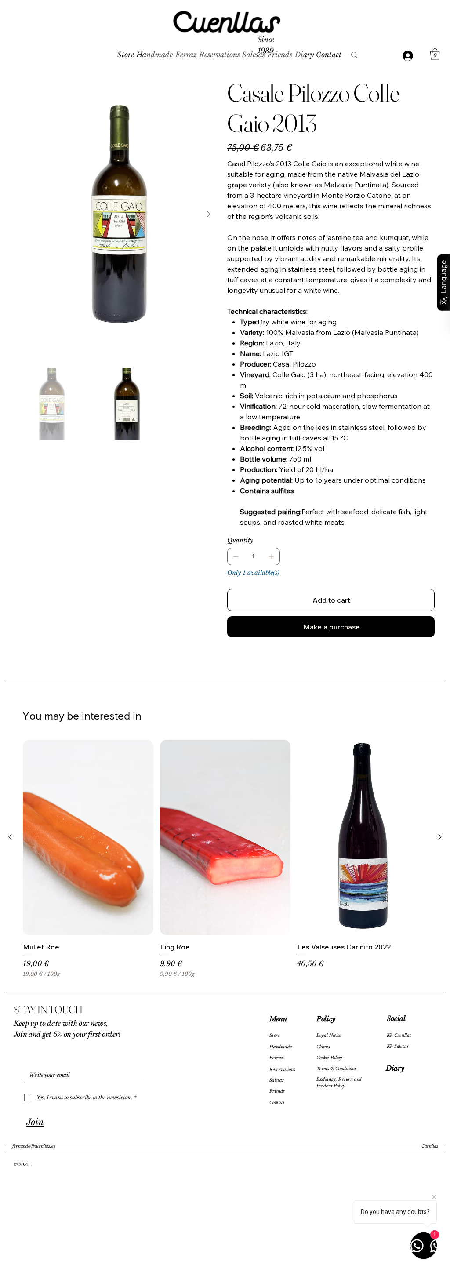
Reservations (282, 1069)
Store (274, 1035)
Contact (277, 1102)
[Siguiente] (440, 837)
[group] (225, 863)
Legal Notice (328, 1035)
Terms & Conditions (336, 1069)
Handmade (280, 1047)
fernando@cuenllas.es (33, 1146)
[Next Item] (209, 214)
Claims (323, 1047)
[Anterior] (10, 837)
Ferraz (276, 1058)
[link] (435, 54)
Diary (395, 1068)
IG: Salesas (398, 1046)
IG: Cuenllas (399, 1035)
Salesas (276, 1080)
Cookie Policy (329, 1058)
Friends (277, 1091)
